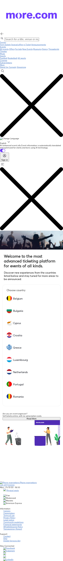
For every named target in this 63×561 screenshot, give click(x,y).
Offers (12, 49)
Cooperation (9, 513)
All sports (22, 58)
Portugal (18, 384)
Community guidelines (13, 522)
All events (4, 49)
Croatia (17, 335)
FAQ (5, 538)
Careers (6, 511)
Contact (6, 536)
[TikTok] (4, 554)
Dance (45, 49)
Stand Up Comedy (8, 67)
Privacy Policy (9, 518)
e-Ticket (27, 45)
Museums (37, 49)
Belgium (18, 298)
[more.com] (31, 31)
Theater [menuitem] (3, 51)
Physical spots (12, 490)
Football (3, 58)
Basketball (12, 58)
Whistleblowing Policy (13, 527)
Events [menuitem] (3, 47)
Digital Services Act (11, 541)
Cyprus (17, 323)
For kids (18, 49)
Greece (17, 347)
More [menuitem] (2, 65)
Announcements (38, 45)
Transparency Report (12, 529)
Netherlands (20, 372)
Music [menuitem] (2, 54)
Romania (18, 396)
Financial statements (12, 524)
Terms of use (9, 515)
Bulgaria (18, 310)
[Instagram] (9, 551)
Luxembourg (20, 359)
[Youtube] (4, 557)
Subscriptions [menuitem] (6, 63)
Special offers (17, 45)
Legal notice (8, 520)
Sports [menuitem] (3, 56)
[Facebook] (9, 548)
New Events (27, 49)
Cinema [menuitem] (3, 60)
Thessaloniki (53, 49)
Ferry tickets (5, 45)
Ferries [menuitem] (3, 42)
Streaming (21, 67)
